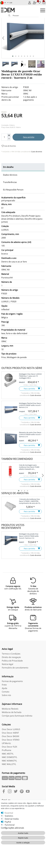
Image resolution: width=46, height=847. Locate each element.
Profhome (6, 750)
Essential (9, 813)
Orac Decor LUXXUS (11, 729)
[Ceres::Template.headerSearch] (9, 15)
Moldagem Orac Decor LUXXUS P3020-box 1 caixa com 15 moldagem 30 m (30, 376)
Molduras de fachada (11, 712)
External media (12, 818)
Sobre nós (6, 695)
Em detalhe (8, 167)
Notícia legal (7, 664)
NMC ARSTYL (7, 753)
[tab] (23, 167)
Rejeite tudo (23, 838)
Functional (9, 824)
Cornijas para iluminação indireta (17, 715)
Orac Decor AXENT (10, 732)
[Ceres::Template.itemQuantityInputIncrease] (9, 135)
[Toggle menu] (42, 10)
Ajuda (4, 688)
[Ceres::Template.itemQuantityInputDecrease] (9, 139)
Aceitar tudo (23, 833)
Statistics (9, 815)
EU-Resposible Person (13, 189)
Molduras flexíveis (10, 708)
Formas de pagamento (12, 681)
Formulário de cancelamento (15, 667)
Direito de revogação (11, 657)
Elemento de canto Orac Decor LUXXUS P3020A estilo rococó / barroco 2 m (30, 434)
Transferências (10, 182)
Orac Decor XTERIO (10, 739)
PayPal (8, 821)
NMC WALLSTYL (9, 764)
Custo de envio (36, 151)
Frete (4, 684)
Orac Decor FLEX (9, 746)
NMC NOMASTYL (9, 760)
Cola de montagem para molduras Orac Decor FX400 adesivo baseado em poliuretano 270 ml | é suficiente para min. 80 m (29, 467)
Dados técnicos (10, 174)
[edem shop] (9, 10)
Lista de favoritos (10, 146)
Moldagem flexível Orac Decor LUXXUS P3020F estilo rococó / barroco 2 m (30, 405)
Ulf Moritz (6, 743)
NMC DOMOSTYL (9, 757)
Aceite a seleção (23, 842)
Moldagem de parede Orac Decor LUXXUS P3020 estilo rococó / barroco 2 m (29, 536)
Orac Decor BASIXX (10, 736)
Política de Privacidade (12, 660)
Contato (5, 691)
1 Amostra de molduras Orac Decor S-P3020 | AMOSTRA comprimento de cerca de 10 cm (29, 501)
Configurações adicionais (12, 827)
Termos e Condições (11, 653)
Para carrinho (28, 137)
